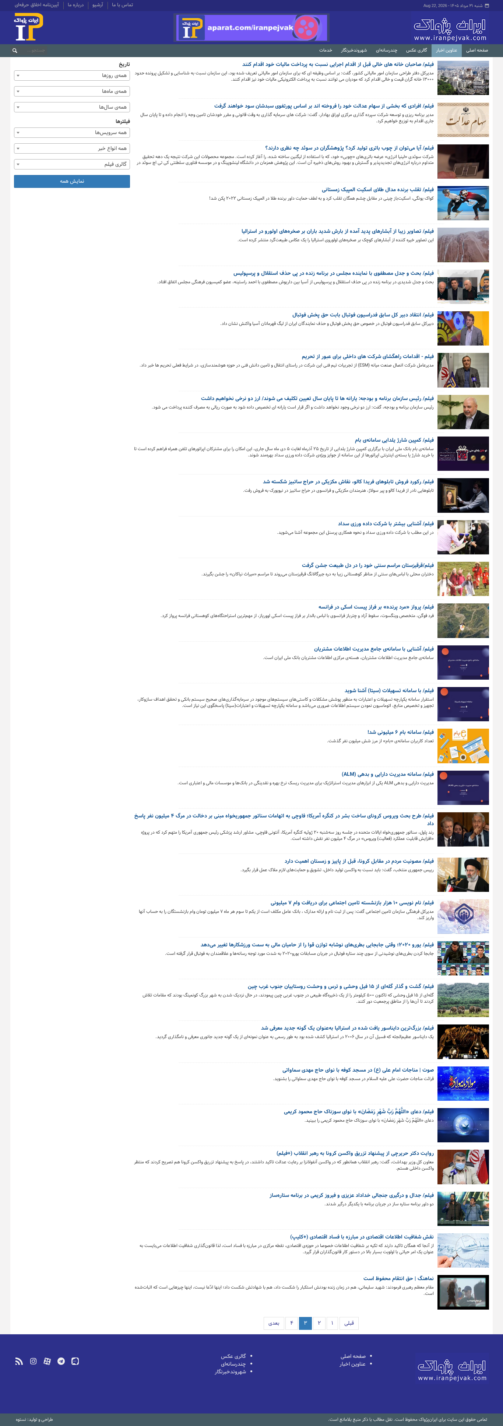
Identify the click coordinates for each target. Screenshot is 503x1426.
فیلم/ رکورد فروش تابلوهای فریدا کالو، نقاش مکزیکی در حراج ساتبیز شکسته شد (348, 482)
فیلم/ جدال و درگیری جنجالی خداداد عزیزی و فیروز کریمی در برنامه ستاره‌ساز (352, 1196)
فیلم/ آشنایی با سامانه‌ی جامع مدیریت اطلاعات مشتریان (374, 649)
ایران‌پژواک (411, 27)
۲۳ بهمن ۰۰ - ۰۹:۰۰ (415, 173)
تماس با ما (122, 5)
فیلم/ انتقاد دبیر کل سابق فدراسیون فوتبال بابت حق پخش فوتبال (363, 315)
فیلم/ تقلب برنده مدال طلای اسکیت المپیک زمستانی (378, 190)
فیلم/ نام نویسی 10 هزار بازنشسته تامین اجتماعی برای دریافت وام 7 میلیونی (352, 903)
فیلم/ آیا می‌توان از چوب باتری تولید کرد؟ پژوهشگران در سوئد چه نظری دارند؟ (349, 148)
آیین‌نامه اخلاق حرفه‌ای (37, 5)
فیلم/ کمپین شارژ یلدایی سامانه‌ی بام (394, 441)
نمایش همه (72, 181)
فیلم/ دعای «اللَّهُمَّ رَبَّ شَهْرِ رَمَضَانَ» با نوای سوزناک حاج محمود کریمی (359, 1112)
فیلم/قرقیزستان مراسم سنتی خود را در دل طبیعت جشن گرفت (368, 566)
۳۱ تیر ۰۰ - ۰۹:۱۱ (418, 848)
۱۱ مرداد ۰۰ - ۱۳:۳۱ (416, 752)
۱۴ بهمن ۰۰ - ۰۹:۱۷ (416, 251)
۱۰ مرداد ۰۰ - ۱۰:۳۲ (416, 793)
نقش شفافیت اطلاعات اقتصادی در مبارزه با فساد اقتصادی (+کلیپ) (362, 1237)
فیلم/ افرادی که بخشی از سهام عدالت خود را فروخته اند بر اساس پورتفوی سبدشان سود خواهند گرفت (324, 106)
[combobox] (72, 75)
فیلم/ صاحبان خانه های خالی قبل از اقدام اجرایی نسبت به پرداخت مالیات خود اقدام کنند (338, 65)
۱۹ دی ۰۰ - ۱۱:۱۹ (418, 292)
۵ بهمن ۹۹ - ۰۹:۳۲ (416, 1262)
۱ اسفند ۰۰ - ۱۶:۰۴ (416, 89)
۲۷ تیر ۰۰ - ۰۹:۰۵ (417, 880)
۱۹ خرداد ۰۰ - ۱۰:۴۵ (416, 1047)
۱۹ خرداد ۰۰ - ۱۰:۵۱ (416, 1011)
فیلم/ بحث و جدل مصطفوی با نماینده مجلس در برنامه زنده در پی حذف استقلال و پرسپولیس (333, 274)
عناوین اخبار (446, 50)
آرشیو (97, 5)
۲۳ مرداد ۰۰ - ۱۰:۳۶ (416, 585)
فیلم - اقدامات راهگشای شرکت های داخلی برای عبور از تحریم (368, 357)
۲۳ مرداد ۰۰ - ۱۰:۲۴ (416, 626)
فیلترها (123, 122)
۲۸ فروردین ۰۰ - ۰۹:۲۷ (413, 1131)
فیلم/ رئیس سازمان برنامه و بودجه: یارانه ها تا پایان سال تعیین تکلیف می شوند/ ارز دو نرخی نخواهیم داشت (317, 399)
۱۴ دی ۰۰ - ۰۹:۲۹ (417, 417)
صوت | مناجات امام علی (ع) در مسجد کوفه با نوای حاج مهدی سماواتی (358, 1070)
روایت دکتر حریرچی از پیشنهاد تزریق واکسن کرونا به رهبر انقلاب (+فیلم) (355, 1154)
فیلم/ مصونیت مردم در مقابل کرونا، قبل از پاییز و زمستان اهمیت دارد (359, 862)
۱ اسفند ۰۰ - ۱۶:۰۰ (417, 131)
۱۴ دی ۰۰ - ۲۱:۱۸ (418, 376)
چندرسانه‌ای (386, 50)
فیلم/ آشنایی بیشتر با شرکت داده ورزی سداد (386, 524)
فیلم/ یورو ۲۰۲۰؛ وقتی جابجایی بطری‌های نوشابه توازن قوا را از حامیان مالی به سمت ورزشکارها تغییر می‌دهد (317, 945)
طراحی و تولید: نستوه (34, 1419)
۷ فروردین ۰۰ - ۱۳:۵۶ (414, 1214)
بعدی (273, 1323)
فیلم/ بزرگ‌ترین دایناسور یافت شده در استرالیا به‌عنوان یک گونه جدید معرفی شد (347, 1028)
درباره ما (76, 5)
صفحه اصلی (477, 50)
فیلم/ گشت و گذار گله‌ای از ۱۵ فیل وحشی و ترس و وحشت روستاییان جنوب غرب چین (341, 987)
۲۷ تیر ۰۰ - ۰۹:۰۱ (418, 928)
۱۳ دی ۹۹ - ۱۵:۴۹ (417, 1303)
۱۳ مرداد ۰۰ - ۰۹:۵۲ (415, 668)
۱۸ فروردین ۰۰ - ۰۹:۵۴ (414, 1178)
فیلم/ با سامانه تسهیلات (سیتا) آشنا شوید (389, 691)
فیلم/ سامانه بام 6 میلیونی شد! (400, 733)
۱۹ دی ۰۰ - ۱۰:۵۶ (418, 334)
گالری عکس (416, 50)
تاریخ (124, 65)
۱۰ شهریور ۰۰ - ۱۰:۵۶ (415, 543)
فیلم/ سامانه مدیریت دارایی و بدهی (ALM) (388, 775)
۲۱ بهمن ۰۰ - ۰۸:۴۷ (416, 209)
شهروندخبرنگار (354, 50)
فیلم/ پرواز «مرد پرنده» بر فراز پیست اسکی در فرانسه (376, 607)
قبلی (349, 1323)
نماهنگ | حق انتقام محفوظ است (398, 1279)
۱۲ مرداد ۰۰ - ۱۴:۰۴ (416, 715)
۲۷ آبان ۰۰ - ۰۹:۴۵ (416, 501)
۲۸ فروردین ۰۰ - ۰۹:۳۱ (414, 1089)
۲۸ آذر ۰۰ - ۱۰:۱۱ (418, 465)
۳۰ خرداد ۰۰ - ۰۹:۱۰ (416, 964)
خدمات (325, 50)
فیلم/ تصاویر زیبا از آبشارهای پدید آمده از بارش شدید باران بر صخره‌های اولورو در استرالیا (338, 232)
